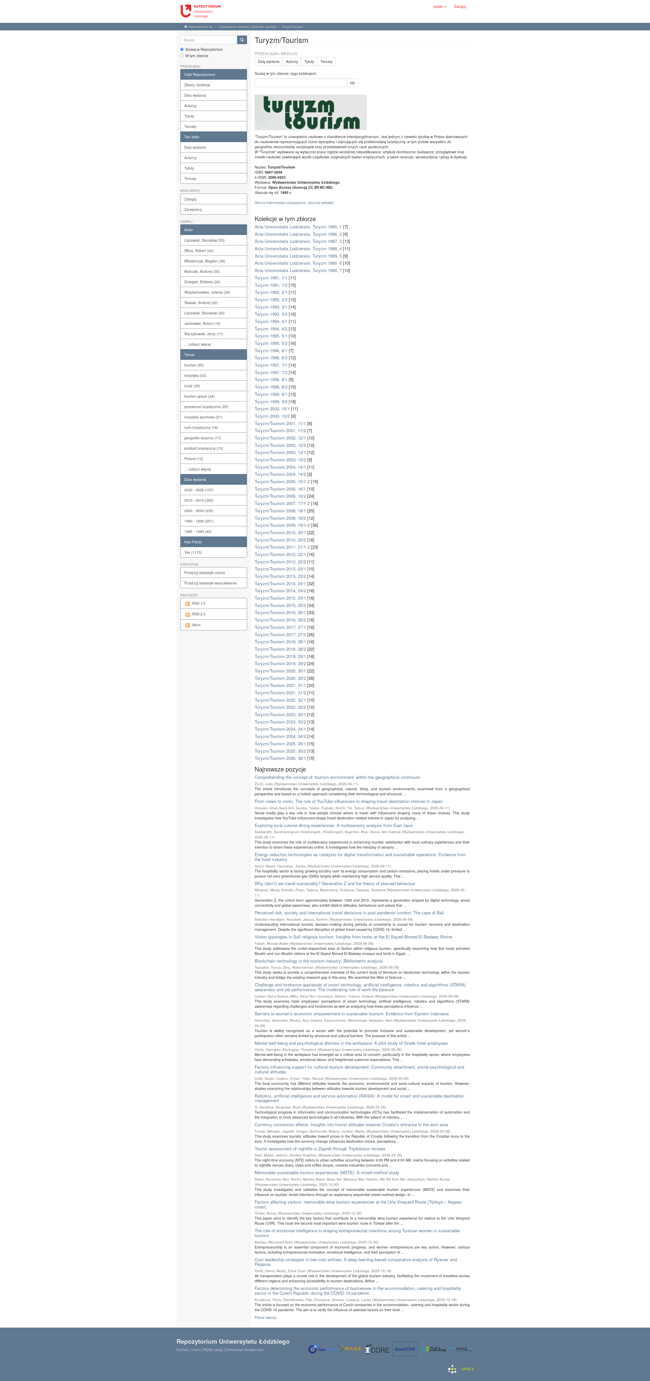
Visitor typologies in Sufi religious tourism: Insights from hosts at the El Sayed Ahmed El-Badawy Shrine (353, 936)
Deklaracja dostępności (244, 1349)
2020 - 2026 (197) (199, 489)
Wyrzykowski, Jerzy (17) (203, 333)
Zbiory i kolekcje (197, 84)
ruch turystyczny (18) (201, 427)
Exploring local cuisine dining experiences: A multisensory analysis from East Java (333, 825)
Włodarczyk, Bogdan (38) (204, 260)
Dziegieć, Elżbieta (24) (202, 281)
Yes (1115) (193, 552)
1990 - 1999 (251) (199, 521)
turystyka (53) (195, 375)
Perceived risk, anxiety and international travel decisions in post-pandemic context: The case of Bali (349, 912)
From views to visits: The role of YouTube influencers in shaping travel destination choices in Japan (349, 801)
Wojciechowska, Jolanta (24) (207, 292)
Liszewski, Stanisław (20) (204, 312)
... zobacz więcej (197, 344)
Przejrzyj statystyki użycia (204, 572)
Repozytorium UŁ (201, 26)
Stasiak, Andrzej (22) (201, 302)
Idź (352, 82)
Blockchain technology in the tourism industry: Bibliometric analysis (319, 960)
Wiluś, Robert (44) (199, 250)
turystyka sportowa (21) (203, 416)
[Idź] (242, 40)
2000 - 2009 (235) (199, 510)
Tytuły (189, 116)
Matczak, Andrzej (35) (202, 271)
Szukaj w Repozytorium (204, 49)
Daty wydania (195, 95)
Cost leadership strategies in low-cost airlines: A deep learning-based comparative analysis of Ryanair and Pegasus (356, 1261)
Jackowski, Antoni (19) (202, 323)
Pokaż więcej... (267, 1317)
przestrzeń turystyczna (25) (206, 406)
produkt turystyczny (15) (203, 448)
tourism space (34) (199, 396)
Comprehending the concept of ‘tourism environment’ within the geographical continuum (337, 777)
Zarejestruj (193, 209)
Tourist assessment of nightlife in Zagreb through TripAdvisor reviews (320, 1148)
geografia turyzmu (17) (202, 437)
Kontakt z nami (188, 1349)
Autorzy (190, 105)
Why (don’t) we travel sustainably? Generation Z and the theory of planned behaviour (335, 883)
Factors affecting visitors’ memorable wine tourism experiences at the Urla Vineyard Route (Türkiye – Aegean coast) (358, 1204)
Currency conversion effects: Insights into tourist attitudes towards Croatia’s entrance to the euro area (351, 1124)
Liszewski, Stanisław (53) (204, 240)
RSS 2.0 (198, 613)
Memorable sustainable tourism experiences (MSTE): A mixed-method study (327, 1172)
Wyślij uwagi (213, 1349)
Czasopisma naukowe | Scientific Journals (248, 26)
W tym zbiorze (196, 55)
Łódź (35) (192, 385)
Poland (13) (193, 458)
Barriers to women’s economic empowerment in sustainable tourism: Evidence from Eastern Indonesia (352, 1013)
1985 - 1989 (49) (198, 531)
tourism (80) (194, 364)
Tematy (190, 126)
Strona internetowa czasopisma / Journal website (294, 202)
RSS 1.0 (198, 603)
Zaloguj (190, 198)
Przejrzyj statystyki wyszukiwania (210, 582)
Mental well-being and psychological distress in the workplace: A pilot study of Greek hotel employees (351, 1043)
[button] (440, 6)
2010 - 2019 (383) (199, 500)
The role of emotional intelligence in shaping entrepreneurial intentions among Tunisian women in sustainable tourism (357, 1232)
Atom (196, 624)
